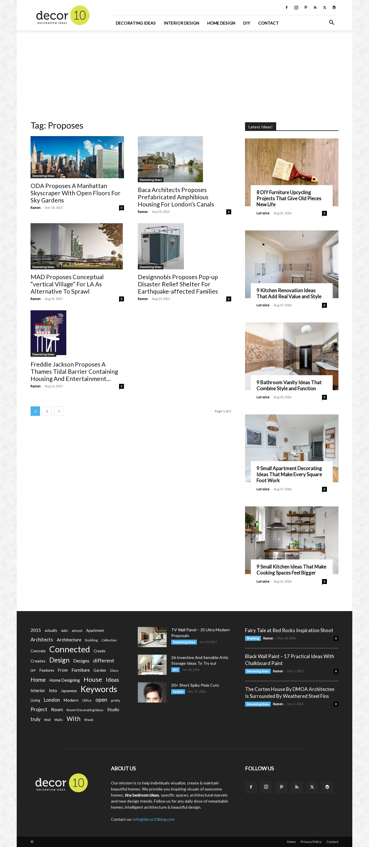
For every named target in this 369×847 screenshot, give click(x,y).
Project (39, 709)
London (52, 700)
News (291, 842)
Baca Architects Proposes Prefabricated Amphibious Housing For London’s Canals (176, 197)
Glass (114, 670)
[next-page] (59, 411)
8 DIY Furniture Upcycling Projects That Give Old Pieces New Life (289, 198)
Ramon (36, 207)
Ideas (112, 680)
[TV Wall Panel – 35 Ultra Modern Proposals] (152, 637)
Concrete (38, 651)
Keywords (98, 689)
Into (53, 690)
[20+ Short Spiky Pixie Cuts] (152, 692)
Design (59, 660)
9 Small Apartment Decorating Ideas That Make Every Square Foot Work (289, 474)
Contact (268, 22)
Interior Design (181, 22)
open (101, 700)
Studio (113, 709)
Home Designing (65, 680)
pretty (115, 700)
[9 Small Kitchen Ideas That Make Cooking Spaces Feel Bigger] (291, 540)
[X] (324, 7)
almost (77, 630)
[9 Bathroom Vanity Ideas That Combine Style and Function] (291, 356)
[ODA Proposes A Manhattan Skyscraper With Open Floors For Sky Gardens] (77, 157)
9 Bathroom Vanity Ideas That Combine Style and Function (289, 385)
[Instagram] (296, 7)
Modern (71, 700)
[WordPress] (334, 7)
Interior (38, 690)
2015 (36, 630)
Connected (69, 649)
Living (35, 700)
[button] (331, 23)
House (93, 679)
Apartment (95, 630)
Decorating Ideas (136, 22)
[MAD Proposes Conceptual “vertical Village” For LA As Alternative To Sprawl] (77, 246)
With (73, 719)
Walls (58, 720)
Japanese (69, 690)
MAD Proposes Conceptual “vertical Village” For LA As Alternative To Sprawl (67, 284)
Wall (47, 720)
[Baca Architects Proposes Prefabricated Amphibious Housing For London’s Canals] (184, 159)
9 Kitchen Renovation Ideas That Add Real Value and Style (289, 293)
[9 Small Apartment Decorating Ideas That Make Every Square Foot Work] (291, 448)
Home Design (221, 22)
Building (91, 640)
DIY (246, 22)
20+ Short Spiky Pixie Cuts (195, 685)
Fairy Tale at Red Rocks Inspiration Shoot (289, 630)
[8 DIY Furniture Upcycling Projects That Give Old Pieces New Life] (291, 172)
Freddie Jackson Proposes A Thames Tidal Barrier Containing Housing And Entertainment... (74, 371)
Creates (38, 660)
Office (87, 700)
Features (46, 670)
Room (57, 709)
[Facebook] (286, 7)
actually (51, 630)
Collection (109, 640)
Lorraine (263, 213)
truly (35, 719)
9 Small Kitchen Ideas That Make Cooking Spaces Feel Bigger (291, 570)
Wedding (253, 638)
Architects (42, 640)
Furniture (80, 670)
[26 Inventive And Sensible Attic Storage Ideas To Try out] (152, 665)
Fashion (178, 691)
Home (38, 680)
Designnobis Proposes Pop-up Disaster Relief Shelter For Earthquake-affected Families (178, 284)
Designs (81, 660)
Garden (99, 670)
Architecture (69, 639)
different (103, 661)
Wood (88, 720)
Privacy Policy (311, 842)
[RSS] (315, 7)
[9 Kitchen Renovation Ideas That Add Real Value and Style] (291, 264)
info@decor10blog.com (154, 819)
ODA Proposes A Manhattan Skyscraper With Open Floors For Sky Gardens (76, 193)
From (63, 670)
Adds (64, 630)
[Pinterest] (305, 7)
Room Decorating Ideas (85, 710)
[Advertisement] (184, 73)
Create (99, 651)
